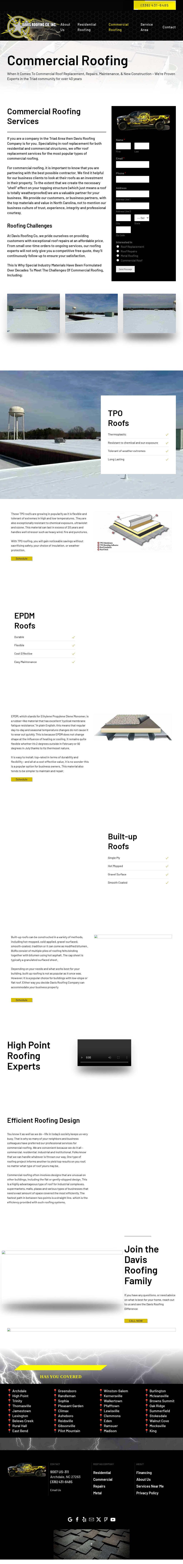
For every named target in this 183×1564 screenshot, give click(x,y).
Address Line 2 (123, 211)
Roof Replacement (132, 246)
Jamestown (21, 1411)
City (118, 223)
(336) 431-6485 (155, 5)
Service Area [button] (147, 27)
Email (120, 158)
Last (136, 151)
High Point (20, 1396)
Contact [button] (169, 27)
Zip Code (120, 235)
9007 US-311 (59, 1472)
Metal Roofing (129, 255)
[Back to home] (30, 27)
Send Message (125, 269)
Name (120, 140)
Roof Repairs (129, 251)
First (118, 151)
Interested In (124, 242)
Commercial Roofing (118, 27)
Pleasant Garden (70, 1406)
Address (121, 188)
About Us (65, 27)
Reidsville (65, 1421)
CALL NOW (136, 1320)
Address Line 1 (123, 199)
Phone (121, 173)
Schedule (22, 558)
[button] (91, 1544)
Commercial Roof (131, 260)
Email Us (55, 1490)
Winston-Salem (115, 1391)
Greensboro (66, 1391)
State (137, 223)
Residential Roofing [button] (87, 27)
